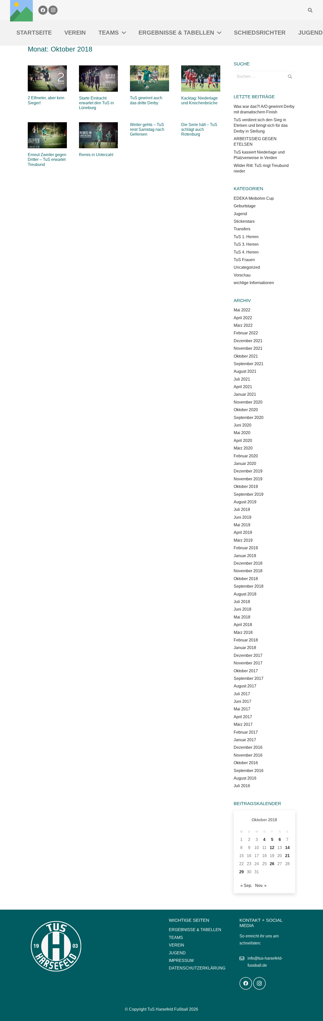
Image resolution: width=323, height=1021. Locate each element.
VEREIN (176, 945)
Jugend (240, 214)
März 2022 (243, 325)
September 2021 (248, 364)
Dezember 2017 (248, 655)
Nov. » (260, 885)
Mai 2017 (242, 709)
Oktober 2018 (246, 579)
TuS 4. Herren (246, 252)
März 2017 (243, 724)
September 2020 (248, 417)
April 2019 (243, 532)
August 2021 (245, 371)
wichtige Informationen (254, 283)
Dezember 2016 (248, 747)
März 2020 (243, 448)
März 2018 (243, 632)
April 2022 (243, 318)
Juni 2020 (242, 425)
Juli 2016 (242, 786)
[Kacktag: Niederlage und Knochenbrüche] (200, 78)
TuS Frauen (244, 260)
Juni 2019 (242, 517)
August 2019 (245, 502)
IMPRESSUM (181, 960)
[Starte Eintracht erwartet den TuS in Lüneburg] (98, 78)
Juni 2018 (242, 609)
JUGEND (177, 953)
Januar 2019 (245, 556)
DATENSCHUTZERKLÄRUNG (197, 968)
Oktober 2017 (246, 671)
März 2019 (243, 540)
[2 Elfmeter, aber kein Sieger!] (47, 78)
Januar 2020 (245, 463)
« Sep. (246, 885)
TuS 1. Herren (246, 237)
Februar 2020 (246, 456)
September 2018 (248, 586)
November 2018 (248, 571)
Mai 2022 (242, 310)
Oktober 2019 (246, 486)
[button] (310, 10)
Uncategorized (247, 267)
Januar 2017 (245, 740)
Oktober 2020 (246, 410)
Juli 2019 (242, 509)
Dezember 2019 (248, 471)
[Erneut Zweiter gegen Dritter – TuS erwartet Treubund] (47, 135)
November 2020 (248, 402)
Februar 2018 (246, 640)
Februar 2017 (246, 732)
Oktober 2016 (246, 763)
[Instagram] (53, 10)
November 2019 (248, 479)
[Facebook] (42, 10)
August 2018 (245, 594)
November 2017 (248, 663)
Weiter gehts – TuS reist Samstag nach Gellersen (147, 129)
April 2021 (243, 387)
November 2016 (248, 755)
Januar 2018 (245, 647)
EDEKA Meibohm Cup (254, 198)
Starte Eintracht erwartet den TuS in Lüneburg (96, 103)
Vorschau (242, 275)
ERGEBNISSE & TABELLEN (195, 930)
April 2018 (243, 624)
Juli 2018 (242, 602)
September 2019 (248, 494)
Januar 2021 (245, 394)
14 (287, 847)
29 (241, 872)
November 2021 (248, 348)
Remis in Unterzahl (96, 155)
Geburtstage (245, 206)
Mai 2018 (242, 617)
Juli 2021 (242, 379)
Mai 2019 (242, 525)
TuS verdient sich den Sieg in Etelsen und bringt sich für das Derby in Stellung (261, 125)
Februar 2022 (246, 333)
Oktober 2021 (246, 356)
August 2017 (245, 686)
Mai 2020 (242, 433)
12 (272, 847)
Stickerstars (244, 221)
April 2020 (243, 440)
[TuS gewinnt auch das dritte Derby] (149, 78)
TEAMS (176, 937)
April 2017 (243, 717)
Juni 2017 (242, 701)
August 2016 (245, 778)
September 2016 (248, 770)
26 (272, 864)
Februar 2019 (246, 548)
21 (287, 856)
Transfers (242, 229)
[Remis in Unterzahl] (98, 135)
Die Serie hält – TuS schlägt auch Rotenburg (199, 129)
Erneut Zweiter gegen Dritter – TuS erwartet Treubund (47, 159)
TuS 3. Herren (246, 244)
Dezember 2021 (248, 341)
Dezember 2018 (248, 563)
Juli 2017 (242, 694)
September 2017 (248, 678)
